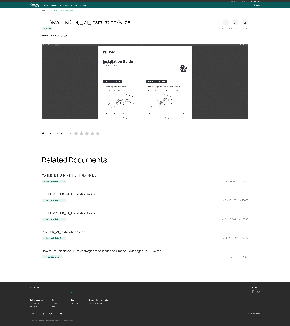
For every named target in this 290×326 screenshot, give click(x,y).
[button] (233, 1)
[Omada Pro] (51, 313)
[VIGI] (60, 313)
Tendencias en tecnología (96, 303)
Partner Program (75, 303)
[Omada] (42, 313)
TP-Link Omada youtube (258, 291)
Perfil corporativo (34, 303)
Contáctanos (33, 306)
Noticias (54, 303)
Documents (49, 10)
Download (245, 22)
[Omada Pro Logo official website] (32, 1)
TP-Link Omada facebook (253, 291)
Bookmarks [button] (226, 22)
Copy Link (235, 22)
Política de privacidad (35, 309)
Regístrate (72, 292)
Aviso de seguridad (57, 309)
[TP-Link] (33, 313)
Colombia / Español (252, 313)
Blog (53, 306)
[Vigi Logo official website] (38, 1)
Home (43, 10)
